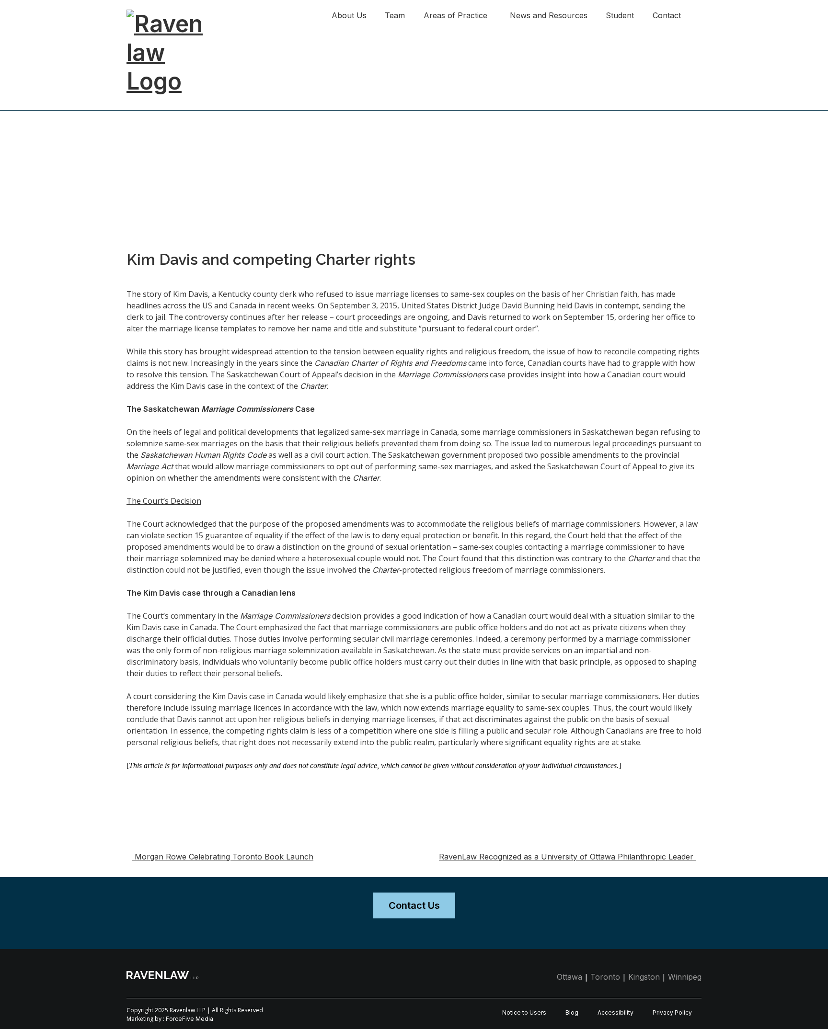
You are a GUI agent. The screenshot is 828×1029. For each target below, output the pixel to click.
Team (395, 15)
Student (620, 15)
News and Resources (548, 15)
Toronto (605, 977)
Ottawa (569, 977)
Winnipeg (685, 977)
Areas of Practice (455, 15)
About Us (349, 15)
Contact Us (414, 905)
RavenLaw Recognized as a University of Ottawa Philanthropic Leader (567, 856)
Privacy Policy (672, 1012)
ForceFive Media (189, 1018)
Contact (667, 15)
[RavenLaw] (174, 14)
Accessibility (615, 1012)
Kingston (644, 977)
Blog (571, 1012)
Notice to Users (524, 1012)
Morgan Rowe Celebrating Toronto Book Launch (222, 856)
